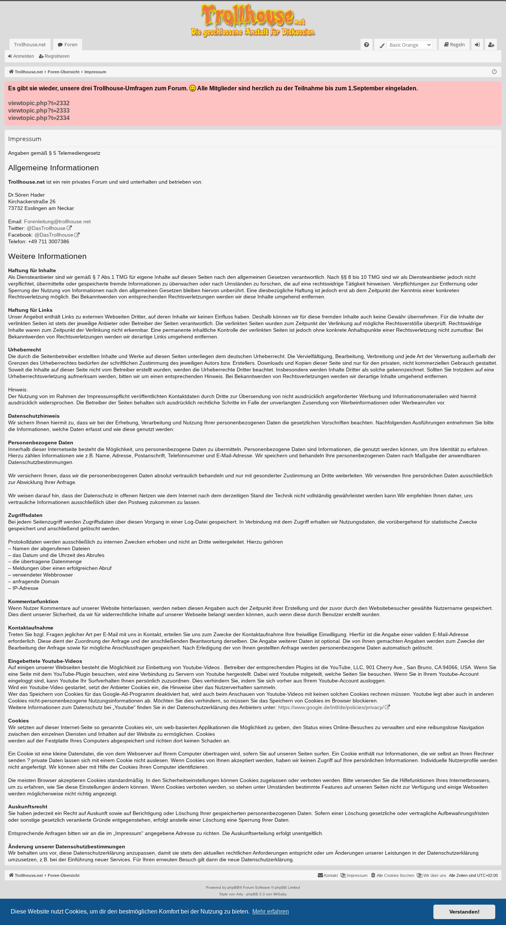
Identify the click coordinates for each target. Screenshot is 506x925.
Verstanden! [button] (464, 912)
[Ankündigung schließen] (495, 87)
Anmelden (23, 56)
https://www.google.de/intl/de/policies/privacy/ (331, 707)
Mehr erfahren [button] (270, 911)
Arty (239, 894)
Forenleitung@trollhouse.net (57, 221)
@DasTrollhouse (46, 228)
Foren (70, 44)
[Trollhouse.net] (253, 20)
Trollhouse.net (30, 44)
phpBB (233, 887)
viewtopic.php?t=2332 (39, 103)
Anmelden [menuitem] (479, 45)
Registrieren (57, 56)
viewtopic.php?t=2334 (39, 118)
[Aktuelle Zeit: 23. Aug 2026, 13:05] (494, 72)
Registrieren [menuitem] (492, 45)
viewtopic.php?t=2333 (39, 110)
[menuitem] (366, 44)
